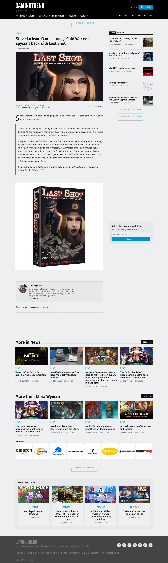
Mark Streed (68, 523)
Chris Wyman (23, 48)
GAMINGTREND (27, 560)
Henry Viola (92, 386)
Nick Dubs (114, 86)
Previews (33, 507)
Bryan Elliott (116, 71)
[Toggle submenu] (26, 16)
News (18, 33)
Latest (112, 33)
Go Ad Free (91, 23)
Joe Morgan (115, 103)
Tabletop (45, 307)
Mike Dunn (35, 517)
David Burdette (116, 44)
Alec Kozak (115, 59)
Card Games (34, 307)
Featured (120, 33)
